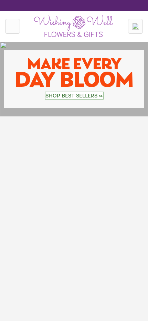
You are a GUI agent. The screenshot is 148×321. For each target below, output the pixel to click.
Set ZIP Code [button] (91, 4)
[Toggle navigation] (12, 26)
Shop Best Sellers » (74, 95)
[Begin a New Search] (135, 26)
